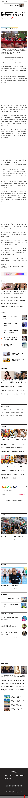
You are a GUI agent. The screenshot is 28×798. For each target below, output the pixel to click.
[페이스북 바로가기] (7, 786)
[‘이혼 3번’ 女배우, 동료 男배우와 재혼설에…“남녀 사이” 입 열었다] (24, 626)
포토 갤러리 (3, 564)
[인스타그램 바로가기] (15, 786)
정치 (4, 10)
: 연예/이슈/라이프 (6, 613)
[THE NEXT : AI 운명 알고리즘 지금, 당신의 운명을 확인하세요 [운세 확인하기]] (14, 274)
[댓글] (12, 18)
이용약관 (8, 790)
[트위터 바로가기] (10, 786)
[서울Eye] (4, 2)
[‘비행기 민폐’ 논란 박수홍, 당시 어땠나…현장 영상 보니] (24, 633)
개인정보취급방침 (14, 790)
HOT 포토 (11, 778)
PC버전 (22, 790)
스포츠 (11, 775)
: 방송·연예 (5, 663)
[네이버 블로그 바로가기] (21, 786)
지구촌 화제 (3, 515)
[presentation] (2, 42)
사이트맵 (19, 790)
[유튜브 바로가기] (13, 786)
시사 (2, 10)
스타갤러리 (22, 775)
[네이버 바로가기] (18, 786)
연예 (6, 775)
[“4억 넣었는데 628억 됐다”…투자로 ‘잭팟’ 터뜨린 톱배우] (24, 618)
